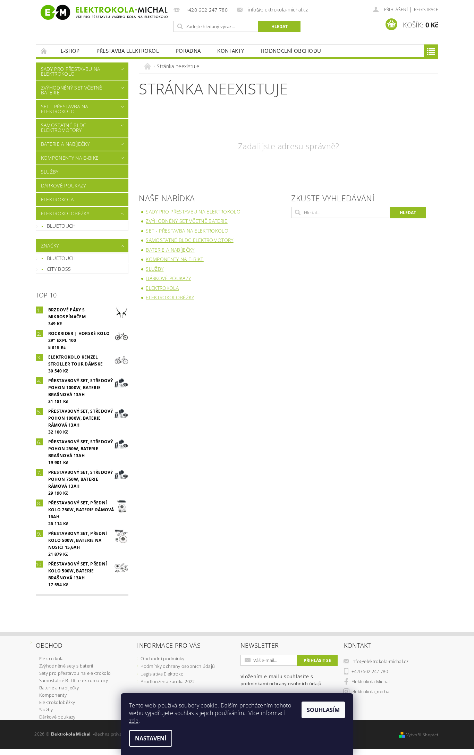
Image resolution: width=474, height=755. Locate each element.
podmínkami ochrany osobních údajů (281, 683)
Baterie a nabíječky (65, 144)
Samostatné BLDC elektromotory (63, 127)
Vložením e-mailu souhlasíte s (281, 680)
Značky (50, 245)
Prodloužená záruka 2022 (168, 681)
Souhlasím (323, 710)
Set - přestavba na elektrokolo (64, 109)
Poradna (188, 50)
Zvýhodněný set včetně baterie (71, 90)
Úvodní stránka (44, 51)
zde (133, 720)
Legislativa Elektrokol (163, 674)
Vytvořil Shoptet (422, 735)
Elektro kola (51, 658)
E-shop (70, 50)
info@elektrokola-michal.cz (380, 661)
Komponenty (53, 695)
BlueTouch (61, 226)
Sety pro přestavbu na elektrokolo (75, 673)
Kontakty (230, 50)
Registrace (426, 9)
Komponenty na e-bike (70, 157)
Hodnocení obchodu (291, 50)
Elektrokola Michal (371, 681)
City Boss (59, 269)
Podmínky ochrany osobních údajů (178, 666)
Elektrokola (57, 199)
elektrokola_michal (371, 691)
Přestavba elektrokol (127, 50)
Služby (50, 171)
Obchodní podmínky (162, 658)
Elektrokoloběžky (65, 213)
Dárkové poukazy (63, 185)
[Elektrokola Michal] (103, 12)
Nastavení (150, 738)
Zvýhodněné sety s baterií (66, 666)
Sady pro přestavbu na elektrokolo (70, 71)
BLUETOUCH (61, 258)
